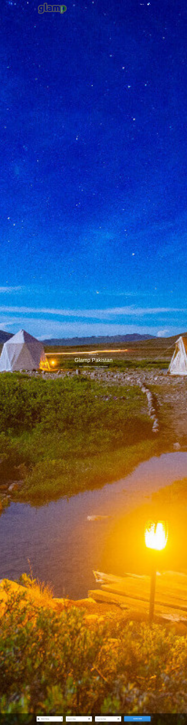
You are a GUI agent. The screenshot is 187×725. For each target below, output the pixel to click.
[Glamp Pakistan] (55, 8)
